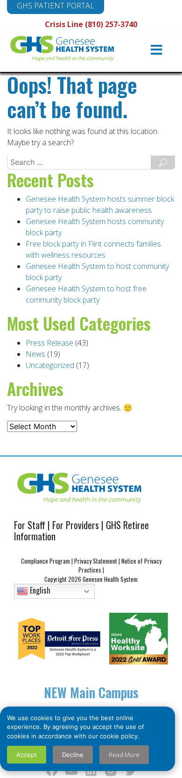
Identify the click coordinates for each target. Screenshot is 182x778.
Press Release (49, 343)
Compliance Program (45, 561)
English (39, 590)
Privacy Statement (95, 561)
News (35, 354)
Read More (124, 754)
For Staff (29, 525)
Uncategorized (50, 365)
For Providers (75, 525)
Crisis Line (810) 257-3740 (91, 24)
